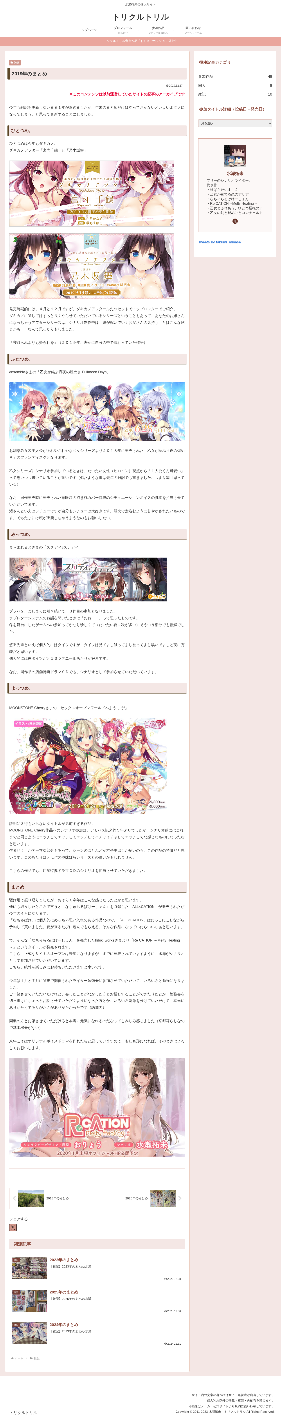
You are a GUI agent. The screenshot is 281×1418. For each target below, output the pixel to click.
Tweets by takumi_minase (219, 242)
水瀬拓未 (235, 173)
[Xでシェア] (13, 1227)
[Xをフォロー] (235, 221)
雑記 (16, 62)
